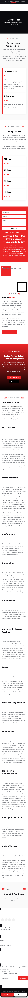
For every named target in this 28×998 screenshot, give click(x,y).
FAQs (1, 943)
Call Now (20, 994)
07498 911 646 (6, 971)
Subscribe (23, 978)
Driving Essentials (5, 929)
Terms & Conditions (5, 945)
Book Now (14, 2)
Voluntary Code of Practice (16, 856)
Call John (7, 337)
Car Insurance (4, 932)
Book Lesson (7, 994)
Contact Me (3, 938)
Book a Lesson (9, 332)
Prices (2, 940)
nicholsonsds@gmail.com (9, 973)
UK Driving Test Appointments (8, 927)
